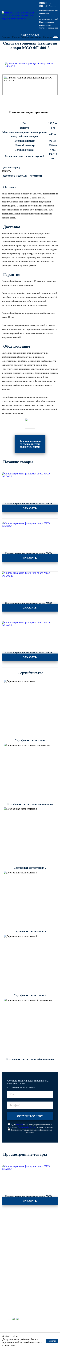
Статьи (8, 1260)
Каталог (8, 1218)
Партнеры (9, 1264)
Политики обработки (26, 1127)
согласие (19, 1125)
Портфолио (10, 1243)
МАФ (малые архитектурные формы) (21, 1239)
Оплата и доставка (13, 1256)
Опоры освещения (13, 1223)
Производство (11, 1248)
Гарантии (36, 176)
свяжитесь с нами (30, 446)
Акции (7, 1252)
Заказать (6, 170)
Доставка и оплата (15, 176)
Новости (8, 1268)
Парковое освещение (14, 1227)
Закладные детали (13, 1231)
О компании (10, 1273)
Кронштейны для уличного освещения (22, 1235)
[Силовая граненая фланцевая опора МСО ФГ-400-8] (30, 65)
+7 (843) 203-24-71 (29, 35)
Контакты (9, 1277)
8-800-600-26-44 (13, 1288)
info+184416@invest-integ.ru (20, 1292)
